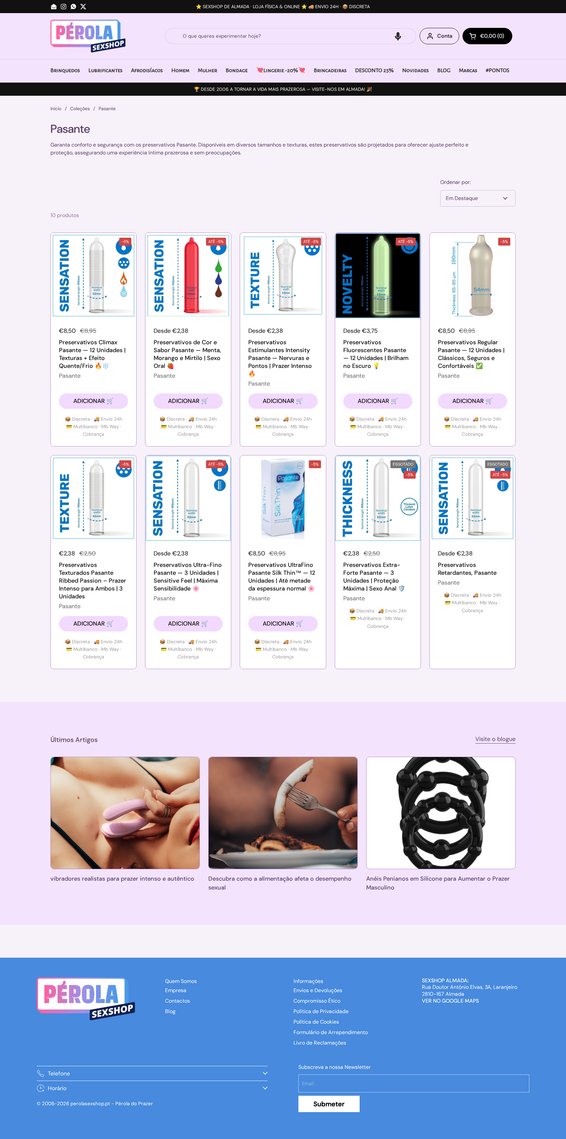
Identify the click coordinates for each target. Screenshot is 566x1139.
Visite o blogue (495, 739)
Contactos (177, 1000)
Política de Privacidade (321, 1011)
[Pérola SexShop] (87, 36)
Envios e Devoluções (317, 990)
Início (55, 108)
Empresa (175, 990)
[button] (398, 36)
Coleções (80, 108)
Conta (444, 35)
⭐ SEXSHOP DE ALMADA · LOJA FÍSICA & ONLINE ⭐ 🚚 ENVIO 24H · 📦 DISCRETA (283, 6)
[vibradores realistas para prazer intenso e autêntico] (125, 813)
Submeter (329, 1104)
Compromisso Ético (316, 1000)
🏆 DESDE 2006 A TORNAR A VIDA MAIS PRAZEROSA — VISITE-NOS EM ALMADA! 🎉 (283, 89)
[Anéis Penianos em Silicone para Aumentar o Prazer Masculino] (441, 813)
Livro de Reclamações (319, 1042)
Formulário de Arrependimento (330, 1032)
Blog (170, 1011)
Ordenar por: (455, 182)
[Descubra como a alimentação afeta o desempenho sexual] (283, 813)
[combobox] (290, 36)
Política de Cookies (316, 1021)
